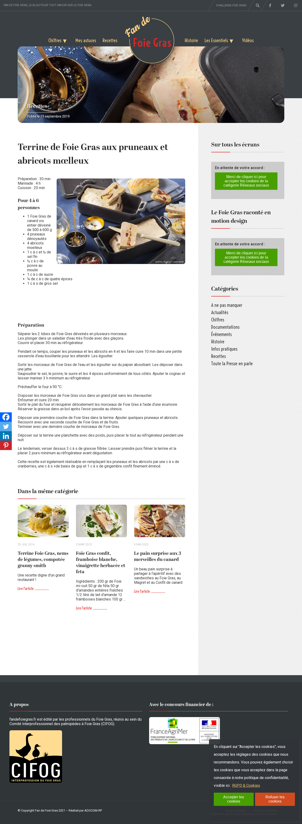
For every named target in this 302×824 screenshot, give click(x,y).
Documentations (225, 327)
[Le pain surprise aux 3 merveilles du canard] (159, 521)
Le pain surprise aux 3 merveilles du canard (157, 556)
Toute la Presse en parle (232, 363)
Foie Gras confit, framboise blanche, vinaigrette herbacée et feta (100, 562)
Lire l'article (26, 588)
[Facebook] (6, 417)
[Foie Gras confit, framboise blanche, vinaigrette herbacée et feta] (101, 521)
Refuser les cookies (275, 799)
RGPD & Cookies (246, 785)
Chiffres (54, 40)
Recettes (110, 40)
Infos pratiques (224, 349)
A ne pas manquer (226, 305)
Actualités (219, 312)
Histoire (191, 40)
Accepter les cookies (233, 799)
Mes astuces (86, 40)
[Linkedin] (6, 436)
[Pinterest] (6, 445)
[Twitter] (6, 426)
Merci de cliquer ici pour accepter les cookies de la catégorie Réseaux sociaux (246, 181)
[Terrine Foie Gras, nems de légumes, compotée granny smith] (43, 521)
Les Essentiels (216, 40)
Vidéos (248, 40)
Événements (221, 334)
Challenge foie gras (231, 5)
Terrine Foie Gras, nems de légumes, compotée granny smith (43, 559)
